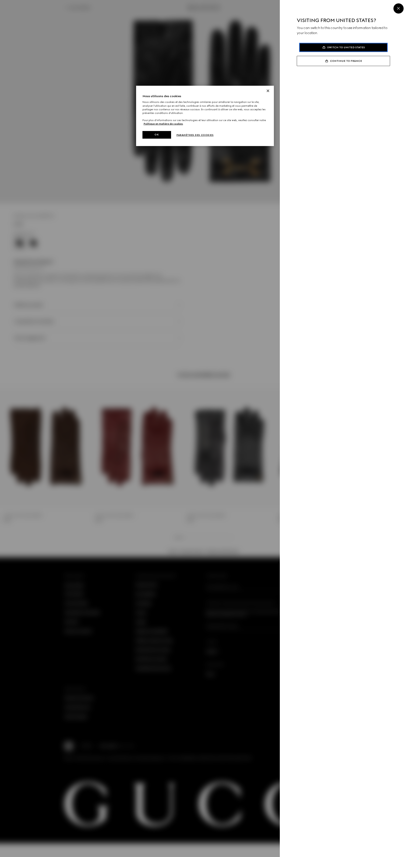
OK (157, 134)
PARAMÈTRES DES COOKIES (195, 135)
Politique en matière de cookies (163, 123)
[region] (205, 116)
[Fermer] (268, 90)
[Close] (398, 8)
